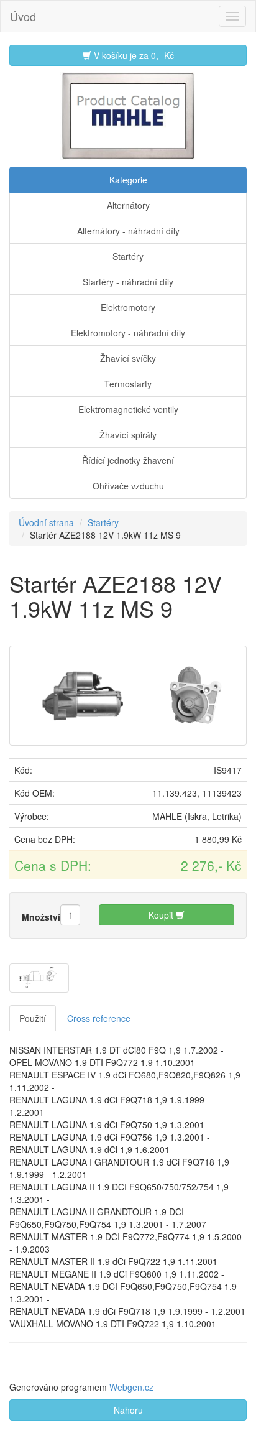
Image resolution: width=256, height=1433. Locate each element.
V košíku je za (132, 55)
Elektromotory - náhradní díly (128, 333)
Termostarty (128, 384)
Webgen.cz (131, 1387)
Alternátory (128, 205)
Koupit (162, 915)
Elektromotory (128, 307)
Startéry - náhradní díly (128, 282)
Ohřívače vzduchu (128, 486)
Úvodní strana (46, 522)
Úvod (23, 16)
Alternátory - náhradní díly (128, 231)
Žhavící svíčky (128, 358)
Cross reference (98, 1018)
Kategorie (128, 180)
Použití (32, 1018)
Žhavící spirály (128, 435)
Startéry (128, 256)
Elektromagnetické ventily (128, 409)
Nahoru (128, 1410)
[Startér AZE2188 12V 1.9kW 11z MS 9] (128, 694)
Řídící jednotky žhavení (128, 460)
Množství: (42, 917)
